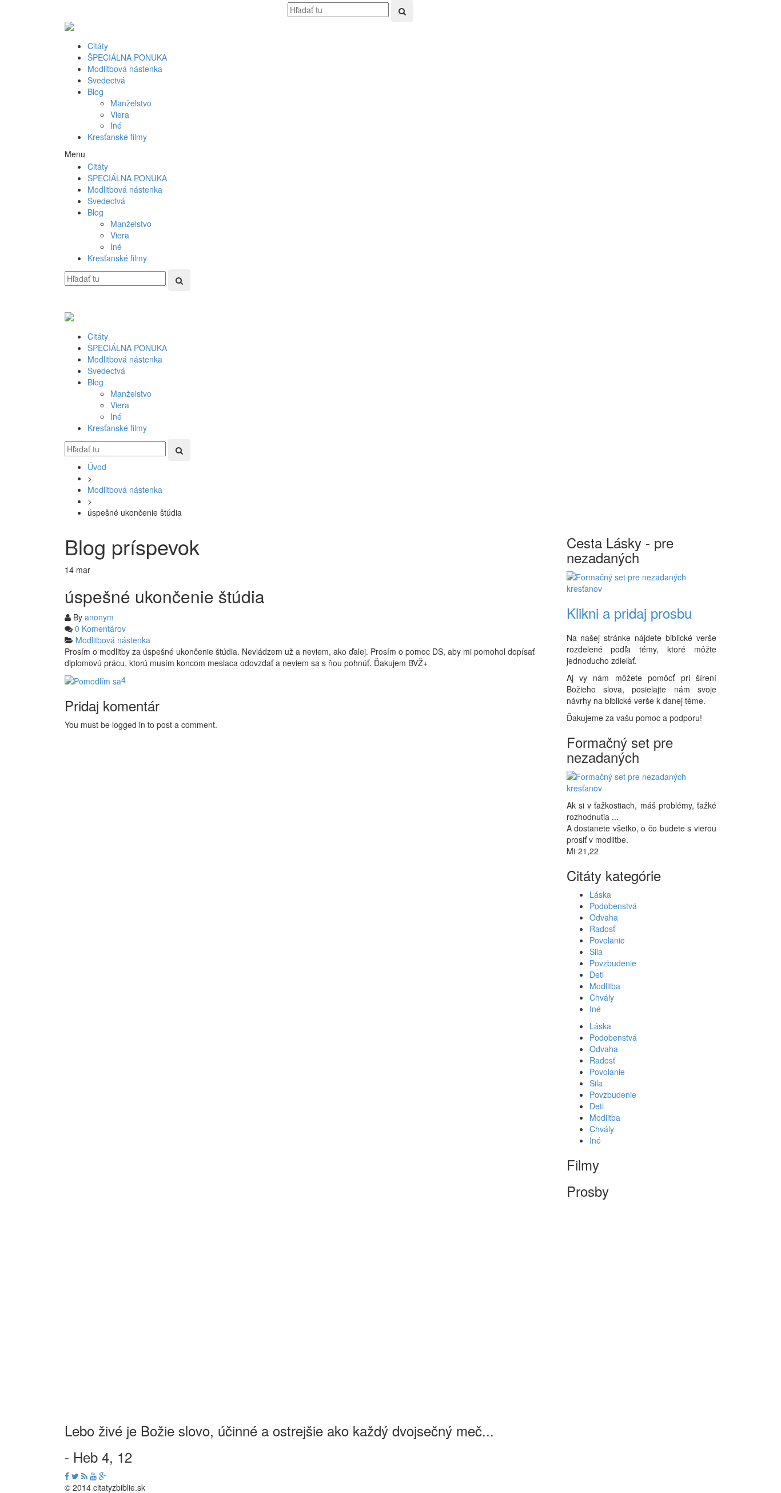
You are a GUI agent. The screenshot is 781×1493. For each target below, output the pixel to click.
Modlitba (604, 986)
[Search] (402, 11)
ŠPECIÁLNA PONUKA (127, 57)
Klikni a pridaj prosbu (629, 613)
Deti (596, 974)
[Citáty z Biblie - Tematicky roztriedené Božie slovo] (69, 22)
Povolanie (607, 940)
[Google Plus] (102, 1476)
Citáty (97, 45)
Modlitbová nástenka (124, 68)
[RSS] (84, 1476)
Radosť (602, 928)
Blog (95, 91)
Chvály (601, 997)
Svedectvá (106, 80)
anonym (99, 617)
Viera (119, 114)
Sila (596, 951)
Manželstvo (131, 103)
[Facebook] (67, 1476)
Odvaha (603, 917)
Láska (600, 894)
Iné (116, 125)
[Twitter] (75, 1476)
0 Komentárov (100, 628)
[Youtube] (93, 1476)
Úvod (96, 466)
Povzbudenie (612, 963)
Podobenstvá (613, 905)
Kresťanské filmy (117, 136)
